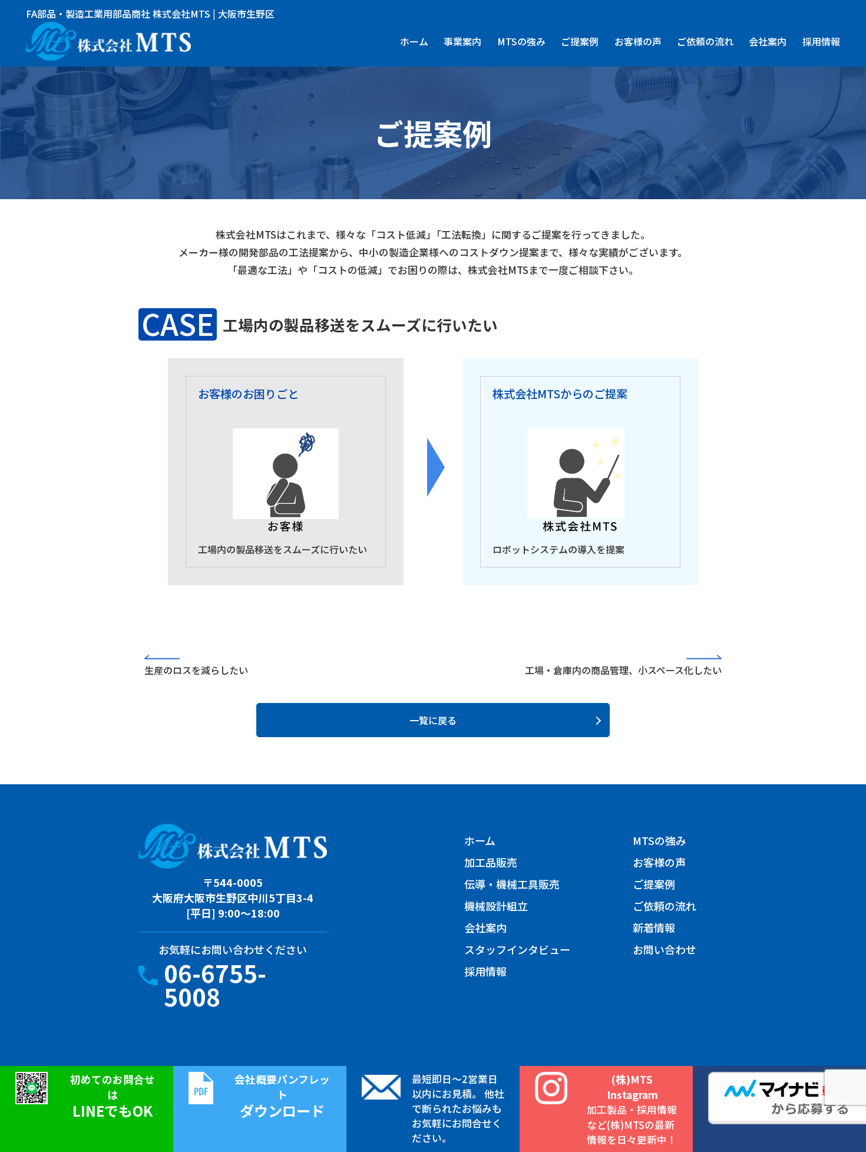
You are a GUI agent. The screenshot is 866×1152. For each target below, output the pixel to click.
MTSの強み (521, 41)
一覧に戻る (433, 720)
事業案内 (462, 41)
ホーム (414, 41)
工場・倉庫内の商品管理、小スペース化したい (623, 670)
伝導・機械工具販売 (512, 884)
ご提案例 (580, 41)
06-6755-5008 (215, 985)
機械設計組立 (496, 905)
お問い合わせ (664, 949)
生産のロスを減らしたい (196, 670)
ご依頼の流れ (705, 41)
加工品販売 (490, 862)
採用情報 (821, 41)
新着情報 (654, 927)
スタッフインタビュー (517, 949)
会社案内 (767, 41)
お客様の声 (638, 41)
